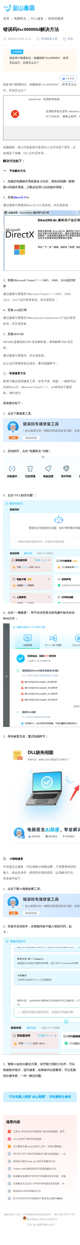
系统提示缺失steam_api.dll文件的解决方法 (34, 1161)
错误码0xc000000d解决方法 (27, 1191)
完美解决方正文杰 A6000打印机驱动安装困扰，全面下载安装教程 (41, 1183)
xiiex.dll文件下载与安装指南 (27, 1139)
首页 (6, 18)
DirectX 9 (19, 197)
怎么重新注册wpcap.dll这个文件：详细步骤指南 (37, 1146)
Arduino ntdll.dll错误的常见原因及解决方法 (34, 1168)
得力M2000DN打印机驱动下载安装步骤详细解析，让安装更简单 (41, 1198)
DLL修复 (37, 18)
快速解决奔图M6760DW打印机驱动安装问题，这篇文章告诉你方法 (41, 1176)
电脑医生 (20, 18)
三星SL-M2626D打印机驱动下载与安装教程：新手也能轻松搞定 (41, 1131)
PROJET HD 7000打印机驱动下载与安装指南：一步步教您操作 (41, 1153)
